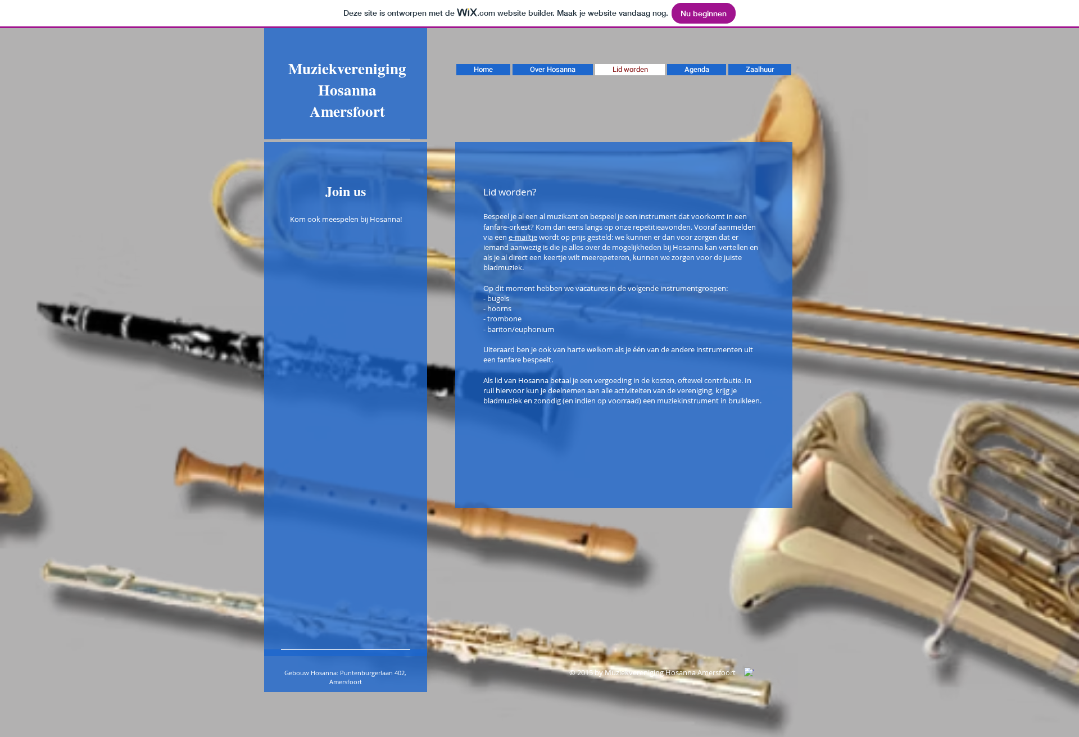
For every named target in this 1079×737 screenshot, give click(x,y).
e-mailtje (523, 237)
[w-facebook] (749, 672)
